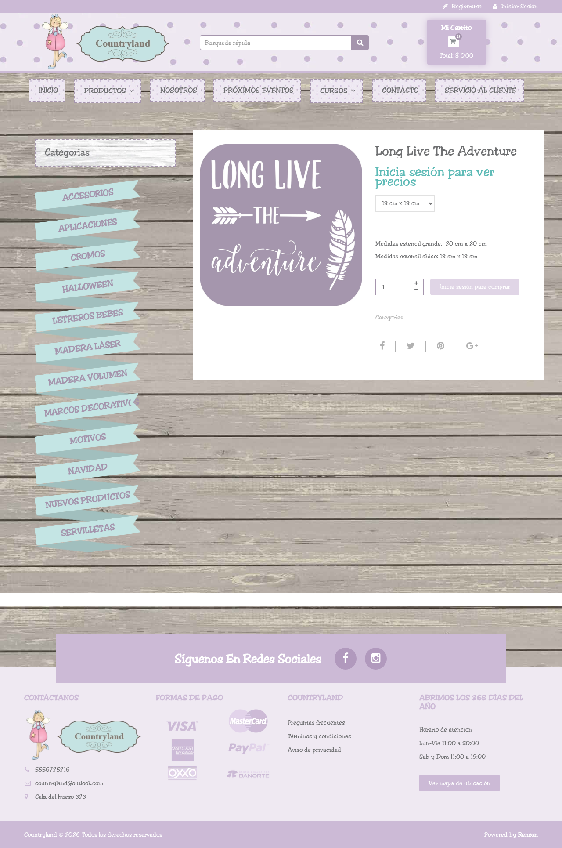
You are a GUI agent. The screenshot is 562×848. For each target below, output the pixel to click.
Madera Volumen (87, 378)
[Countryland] (105, 41)
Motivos (87, 438)
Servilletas (88, 530)
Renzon (528, 834)
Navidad (88, 469)
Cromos (87, 256)
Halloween (88, 286)
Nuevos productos (87, 499)
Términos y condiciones (319, 736)
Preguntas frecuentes (316, 722)
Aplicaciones (88, 225)
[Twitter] (409, 346)
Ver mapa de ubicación (459, 783)
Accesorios (88, 194)
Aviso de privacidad (314, 750)
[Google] (471, 346)
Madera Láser (87, 347)
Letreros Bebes (88, 316)
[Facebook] (381, 346)
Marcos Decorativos (87, 408)
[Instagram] (376, 659)
